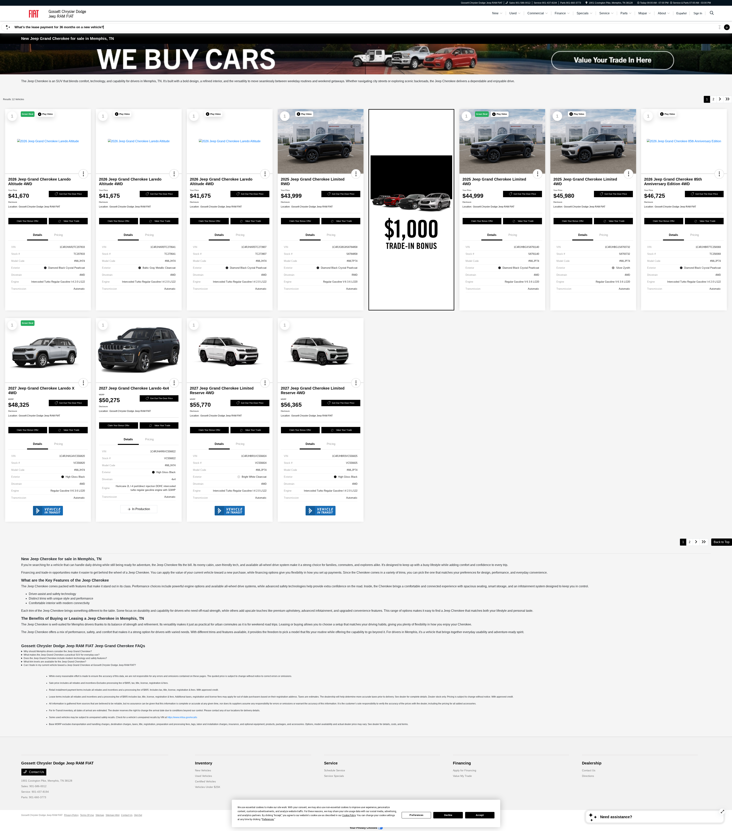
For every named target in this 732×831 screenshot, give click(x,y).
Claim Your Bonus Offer (28, 221)
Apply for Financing (464, 770)
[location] (586, 3)
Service (331, 763)
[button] (45, 114)
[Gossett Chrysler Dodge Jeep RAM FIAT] (54, 13)
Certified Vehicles (205, 781)
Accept (480, 815)
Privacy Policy (71, 815)
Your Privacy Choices (364, 827)
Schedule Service (334, 770)
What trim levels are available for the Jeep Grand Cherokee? (55, 661)
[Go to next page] (720, 99)
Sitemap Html (113, 815)
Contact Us (36, 772)
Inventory (203, 763)
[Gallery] (366, 59)
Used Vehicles (203, 775)
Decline (448, 815)
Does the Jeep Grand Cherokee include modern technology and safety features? (65, 658)
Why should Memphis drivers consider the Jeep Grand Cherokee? (58, 651)
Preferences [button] (268, 819)
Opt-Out (138, 815)
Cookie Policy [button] (349, 815)
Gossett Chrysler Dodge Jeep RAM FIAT (42, 815)
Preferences (416, 815)
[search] (712, 13)
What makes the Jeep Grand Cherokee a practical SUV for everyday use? (62, 654)
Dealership (591, 763)
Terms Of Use (87, 815)
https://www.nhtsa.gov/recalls (182, 717)
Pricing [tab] (58, 234)
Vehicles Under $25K (207, 786)
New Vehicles (203, 770)
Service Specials (334, 775)
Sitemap (100, 815)
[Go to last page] (727, 99)
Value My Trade (462, 775)
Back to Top (722, 542)
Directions (588, 775)
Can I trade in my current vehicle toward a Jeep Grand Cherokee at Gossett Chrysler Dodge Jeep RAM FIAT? (80, 665)
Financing (462, 763)
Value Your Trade (71, 221)
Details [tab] (37, 234)
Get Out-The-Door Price (70, 194)
